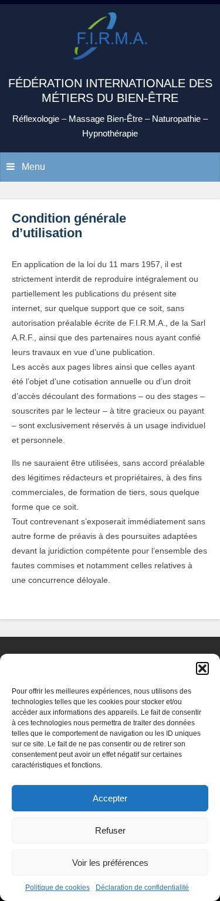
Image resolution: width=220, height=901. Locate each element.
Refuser (110, 830)
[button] (202, 668)
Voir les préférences (110, 863)
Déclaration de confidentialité (142, 887)
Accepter (110, 798)
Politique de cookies (57, 887)
